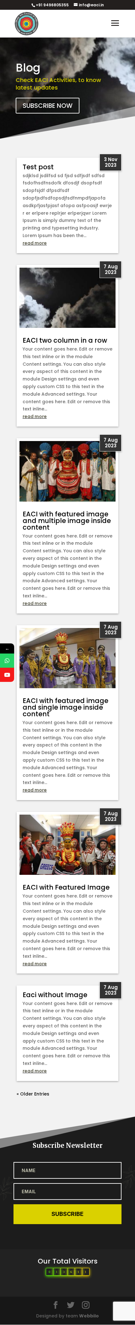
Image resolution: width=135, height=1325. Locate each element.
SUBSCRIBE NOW (48, 105)
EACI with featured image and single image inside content (65, 707)
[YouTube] (7, 675)
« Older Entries (33, 1094)
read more (35, 243)
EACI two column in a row (65, 340)
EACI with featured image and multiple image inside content (67, 520)
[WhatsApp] (7, 661)
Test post (38, 166)
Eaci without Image (55, 994)
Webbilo (89, 1316)
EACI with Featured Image (66, 887)
